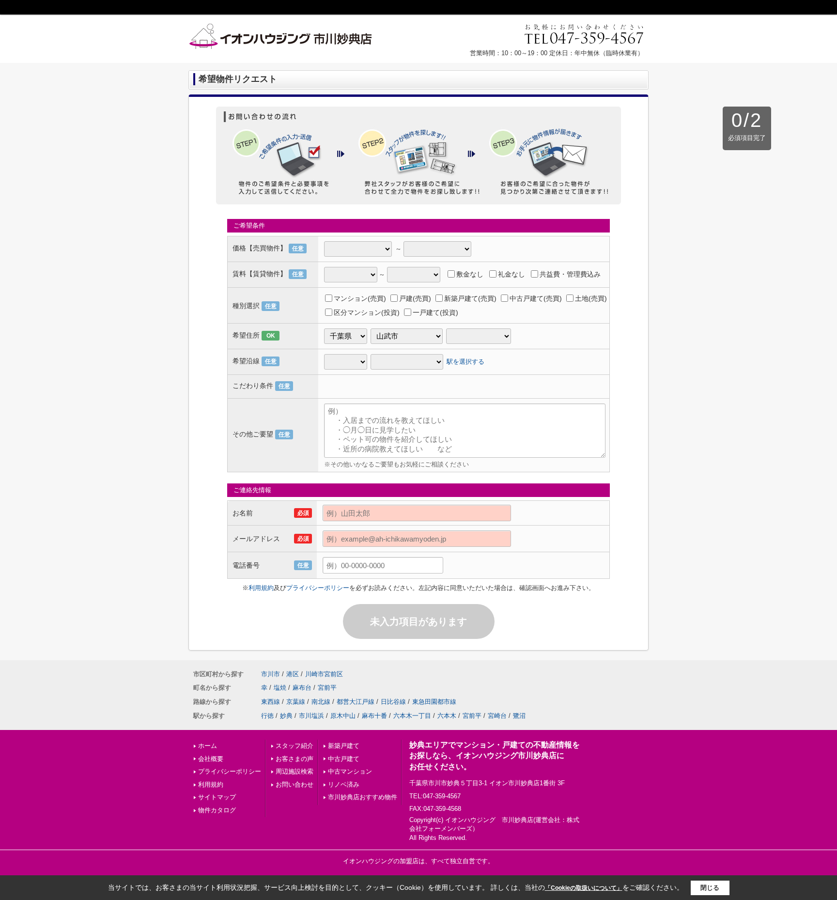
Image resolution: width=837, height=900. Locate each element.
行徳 (267, 715)
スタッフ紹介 (294, 745)
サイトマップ (217, 797)
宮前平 (327, 687)
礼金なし (511, 274)
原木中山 (343, 715)
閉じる (709, 887)
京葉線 (295, 701)
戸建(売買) (415, 298)
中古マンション (350, 771)
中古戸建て (343, 758)
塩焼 (280, 687)
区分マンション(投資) (367, 312)
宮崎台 (497, 715)
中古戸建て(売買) (536, 298)
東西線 (270, 701)
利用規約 (261, 587)
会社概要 (210, 758)
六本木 (446, 715)
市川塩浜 (311, 715)
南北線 (320, 701)
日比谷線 (393, 701)
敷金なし (469, 274)
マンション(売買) (360, 298)
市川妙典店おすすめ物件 (362, 797)
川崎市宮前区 (324, 674)
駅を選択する (465, 361)
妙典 (286, 715)
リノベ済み (343, 784)
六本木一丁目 (412, 715)
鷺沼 (519, 715)
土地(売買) (591, 298)
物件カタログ (217, 810)
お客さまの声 (294, 758)
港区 (292, 674)
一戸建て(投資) (435, 312)
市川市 (270, 674)
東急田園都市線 (434, 701)
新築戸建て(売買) (470, 298)
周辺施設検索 (294, 771)
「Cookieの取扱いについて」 (583, 887)
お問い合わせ (294, 784)
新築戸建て (343, 745)
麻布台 (302, 687)
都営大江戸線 (355, 701)
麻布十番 (374, 715)
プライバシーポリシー (317, 587)
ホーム (207, 745)
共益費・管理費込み (570, 274)
